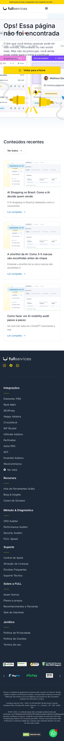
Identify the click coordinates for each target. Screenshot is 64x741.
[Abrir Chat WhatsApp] (53, 733)
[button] (4, 676)
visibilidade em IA (16, 166)
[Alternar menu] (46, 8)
